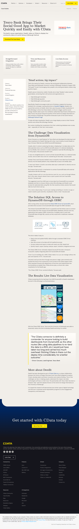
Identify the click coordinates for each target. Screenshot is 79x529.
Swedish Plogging (59, 106)
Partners (61, 477)
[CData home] (5, 3)
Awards (60, 472)
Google (23, 498)
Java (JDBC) (6, 467)
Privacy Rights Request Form (29, 521)
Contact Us (61, 482)
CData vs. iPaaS (44, 475)
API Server (5, 475)
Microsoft (24, 500)
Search (62, 3)
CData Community (8, 493)
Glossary (5, 505)
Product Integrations (45, 467)
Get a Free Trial (38, 426)
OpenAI (23, 505)
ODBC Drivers (6, 465)
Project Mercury (54, 373)
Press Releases (62, 467)
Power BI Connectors (8, 482)
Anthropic (24, 493)
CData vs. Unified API (45, 477)
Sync (23, 465)
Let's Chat (70, 3)
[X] (7, 452)
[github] (10, 452)
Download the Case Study (12, 39)
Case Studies (6, 495)
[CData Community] (13, 452)
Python (5, 472)
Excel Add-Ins (6, 479)
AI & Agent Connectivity (46, 470)
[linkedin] (4, 452)
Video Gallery (6, 508)
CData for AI (53, 3)
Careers (61, 479)
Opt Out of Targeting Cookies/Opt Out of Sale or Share (63, 524)
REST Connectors (7, 477)
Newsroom (61, 470)
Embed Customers (45, 472)
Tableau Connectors (8, 484)
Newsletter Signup (8, 503)
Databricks (24, 495)
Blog (4, 498)
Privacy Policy (41, 520)
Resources (5, 500)
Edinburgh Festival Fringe (35, 117)
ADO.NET (5, 470)
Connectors (43, 465)
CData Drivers (9, 100)
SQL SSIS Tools (25, 470)
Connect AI (24, 467)
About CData (62, 465)
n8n (23, 503)
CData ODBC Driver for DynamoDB (60, 204)
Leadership (61, 475)
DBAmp (24, 472)
